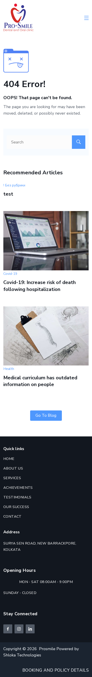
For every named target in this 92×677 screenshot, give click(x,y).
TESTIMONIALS (17, 497)
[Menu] (86, 18)
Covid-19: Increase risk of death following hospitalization (39, 286)
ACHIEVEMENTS (18, 487)
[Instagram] (19, 628)
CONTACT (12, 516)
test (8, 194)
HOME (9, 458)
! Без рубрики (14, 185)
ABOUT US (13, 468)
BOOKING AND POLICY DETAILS (55, 670)
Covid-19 (10, 273)
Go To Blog (46, 415)
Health (8, 369)
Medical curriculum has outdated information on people (40, 381)
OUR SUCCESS (16, 506)
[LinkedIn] (30, 628)
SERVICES (12, 478)
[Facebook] (7, 628)
